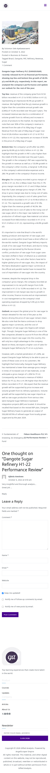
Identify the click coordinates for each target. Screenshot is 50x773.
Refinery (30, 58)
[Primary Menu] (45, 5)
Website (5, 580)
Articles (5, 704)
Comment (7, 517)
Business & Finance (19, 55)
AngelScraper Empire (25, 751)
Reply (4, 494)
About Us (6, 709)
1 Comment (7, 65)
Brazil (11, 58)
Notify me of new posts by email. (19, 606)
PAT (24, 58)
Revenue (39, 58)
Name (5, 555)
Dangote (18, 58)
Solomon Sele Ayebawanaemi (17, 48)
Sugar (4, 62)
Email (5, 568)
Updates (5, 693)
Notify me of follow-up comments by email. (24, 599)
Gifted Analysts (27, 748)
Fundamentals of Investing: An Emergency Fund (12, 437)
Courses (5, 687)
